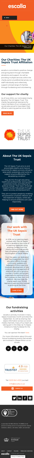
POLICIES (16, 451)
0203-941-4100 (15, 380)
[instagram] (30, 398)
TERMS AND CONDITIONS (26, 451)
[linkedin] (19, 398)
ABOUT (3, 451)
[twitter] (14, 398)
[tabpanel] (17, 37)
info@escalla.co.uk (17, 384)
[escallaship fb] (24, 398)
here (27, 333)
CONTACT (9, 451)
